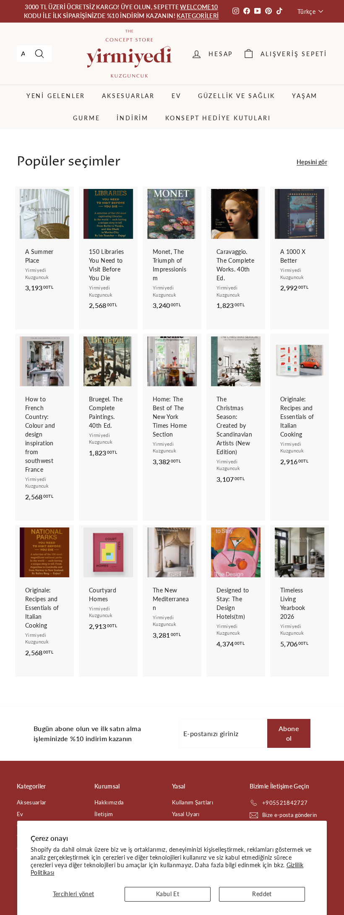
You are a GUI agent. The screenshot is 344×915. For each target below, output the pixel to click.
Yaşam (305, 95)
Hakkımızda (109, 802)
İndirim (133, 117)
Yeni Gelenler (55, 95)
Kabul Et (167, 893)
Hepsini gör (312, 161)
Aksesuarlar (128, 95)
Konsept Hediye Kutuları (218, 117)
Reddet (261, 893)
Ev (176, 95)
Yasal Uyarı (186, 814)
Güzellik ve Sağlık (236, 95)
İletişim (103, 814)
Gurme (86, 117)
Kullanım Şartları (192, 802)
